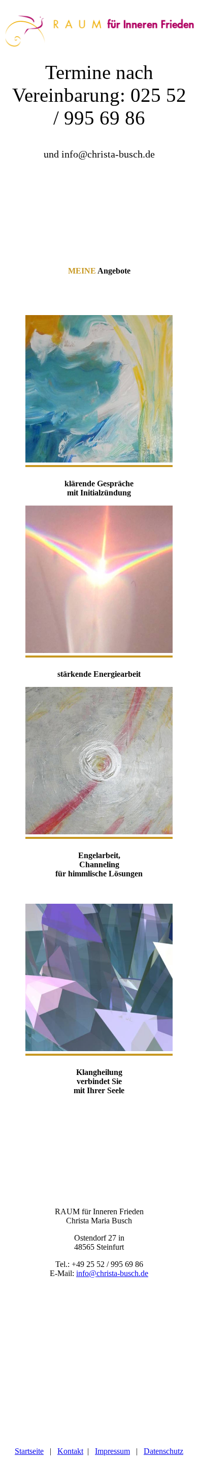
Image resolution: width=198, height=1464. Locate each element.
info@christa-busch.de (112, 1273)
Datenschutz (163, 1451)
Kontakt (70, 1451)
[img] (99, 25)
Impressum (112, 1451)
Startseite (29, 1451)
